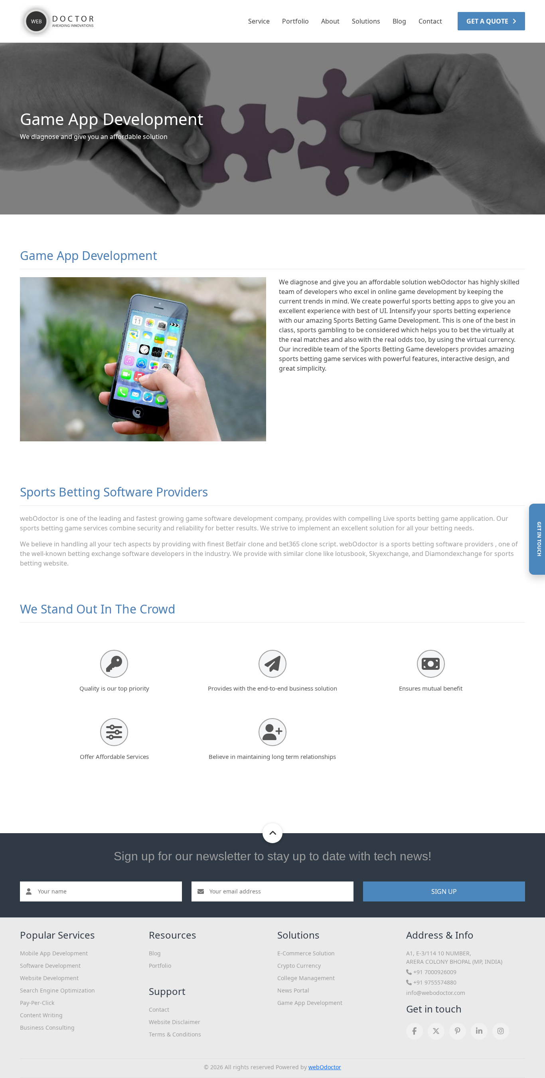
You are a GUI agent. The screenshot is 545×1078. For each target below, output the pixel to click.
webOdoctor (324, 1067)
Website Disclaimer (174, 1022)
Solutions (366, 21)
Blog (399, 21)
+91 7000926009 (434, 972)
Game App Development (309, 1003)
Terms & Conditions (175, 1034)
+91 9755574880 (434, 982)
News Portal (293, 990)
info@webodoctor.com (435, 993)
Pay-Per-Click (37, 1003)
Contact (430, 21)
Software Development (50, 965)
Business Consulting (47, 1027)
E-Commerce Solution (306, 953)
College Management (306, 978)
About (330, 21)
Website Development (49, 978)
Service (259, 21)
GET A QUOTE (488, 21)
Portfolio (295, 21)
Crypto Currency (299, 965)
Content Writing (41, 1015)
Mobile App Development (54, 953)
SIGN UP (444, 891)
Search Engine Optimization (57, 990)
